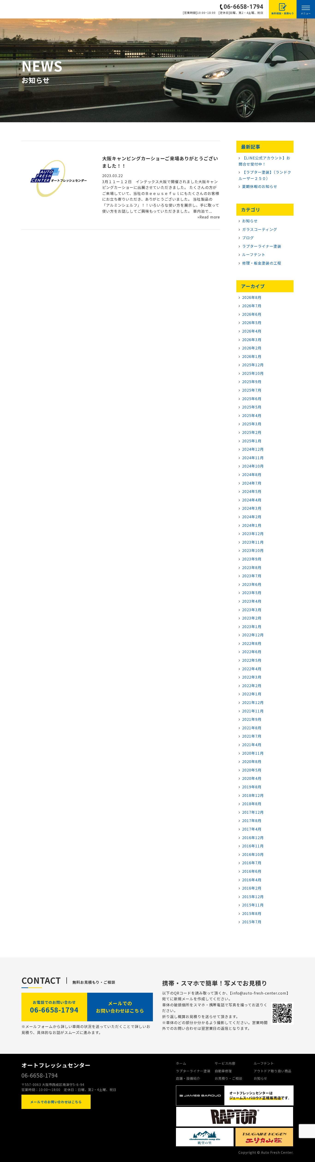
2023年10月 (253, 550)
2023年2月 (252, 618)
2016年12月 (253, 837)
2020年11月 (253, 753)
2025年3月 (252, 423)
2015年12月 (253, 896)
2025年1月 (252, 441)
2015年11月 (253, 905)
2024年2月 (252, 516)
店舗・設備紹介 (188, 1078)
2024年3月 (252, 508)
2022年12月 (253, 635)
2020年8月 (252, 761)
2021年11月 (253, 711)
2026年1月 (252, 356)
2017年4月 (252, 829)
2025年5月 (252, 407)
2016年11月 (253, 846)
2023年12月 (253, 533)
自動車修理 (223, 1071)
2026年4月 (252, 331)
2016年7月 (252, 862)
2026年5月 (252, 322)
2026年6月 (252, 314)
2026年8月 (252, 297)
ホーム (181, 1063)
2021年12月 (253, 702)
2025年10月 (253, 373)
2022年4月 (252, 668)
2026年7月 (252, 305)
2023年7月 (252, 575)
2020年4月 (252, 778)
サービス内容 (225, 1063)
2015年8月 (252, 913)
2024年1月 (252, 525)
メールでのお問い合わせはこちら (120, 1007)
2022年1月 (252, 694)
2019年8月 (252, 787)
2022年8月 (252, 643)
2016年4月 (252, 879)
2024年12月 (253, 449)
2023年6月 (252, 584)
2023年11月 (253, 542)
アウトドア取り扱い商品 (273, 1071)
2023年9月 (252, 559)
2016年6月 (252, 871)
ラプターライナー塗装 (261, 246)
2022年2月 (252, 685)
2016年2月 (252, 888)
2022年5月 (252, 660)
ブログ (248, 237)
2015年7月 (252, 921)
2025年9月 (252, 381)
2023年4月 (252, 601)
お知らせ (250, 220)
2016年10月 (253, 854)
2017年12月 (253, 812)
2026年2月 (252, 348)
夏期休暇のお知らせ (259, 186)
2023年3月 (252, 609)
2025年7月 (252, 390)
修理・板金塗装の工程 (261, 263)
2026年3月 (252, 339)
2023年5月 (252, 592)
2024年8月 (252, 474)
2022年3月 (252, 677)
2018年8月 (252, 803)
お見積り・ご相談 (228, 1078)
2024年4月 (252, 500)
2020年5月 (252, 770)
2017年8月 (252, 820)
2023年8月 (252, 567)
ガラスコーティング (259, 229)
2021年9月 (252, 719)
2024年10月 (253, 466)
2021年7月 (252, 736)
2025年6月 (252, 398)
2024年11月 (253, 457)
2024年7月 (252, 483)
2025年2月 (252, 432)
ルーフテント (253, 254)
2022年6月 (252, 651)
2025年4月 (252, 415)
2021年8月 (252, 727)
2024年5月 (252, 491)
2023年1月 (252, 626)
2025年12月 (253, 364)
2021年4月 (252, 744)
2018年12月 (253, 795)
